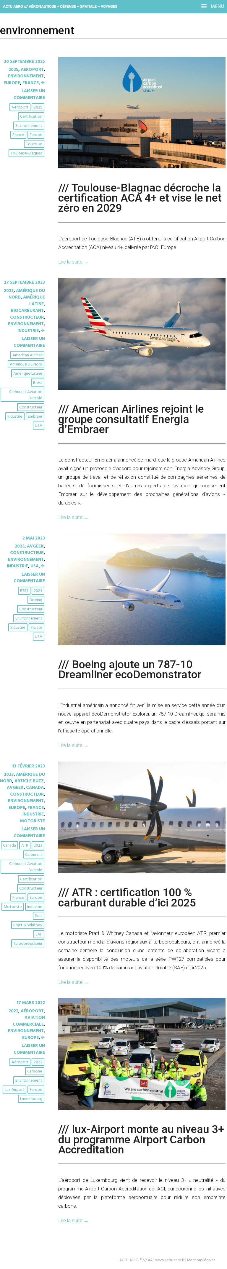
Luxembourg (31, 1099)
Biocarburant (27, 310)
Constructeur (27, 317)
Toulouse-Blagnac (26, 153)
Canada (35, 787)
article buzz (29, 781)
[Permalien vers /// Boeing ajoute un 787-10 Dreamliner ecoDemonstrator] (142, 644)
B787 (24, 591)
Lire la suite (73, 262)
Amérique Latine (34, 300)
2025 (13, 69)
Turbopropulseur (27, 943)
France (30, 83)
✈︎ (43, 83)
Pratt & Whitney (27, 925)
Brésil (37, 382)
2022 (13, 1011)
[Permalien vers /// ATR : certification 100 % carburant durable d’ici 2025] (142, 872)
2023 (9, 290)
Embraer (35, 416)
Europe (12, 83)
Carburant (33, 854)
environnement (26, 76)
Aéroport (32, 69)
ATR (24, 845)
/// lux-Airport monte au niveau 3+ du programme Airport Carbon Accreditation (141, 1139)
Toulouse (34, 144)
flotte (36, 627)
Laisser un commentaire (29, 94)
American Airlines (27, 355)
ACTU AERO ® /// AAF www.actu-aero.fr (151, 1260)
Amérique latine (27, 373)
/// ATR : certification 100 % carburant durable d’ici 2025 (127, 897)
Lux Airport (14, 1089)
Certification (31, 116)
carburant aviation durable (25, 395)
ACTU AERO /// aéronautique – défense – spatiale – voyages (60, 6)
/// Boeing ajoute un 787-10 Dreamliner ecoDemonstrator (129, 669)
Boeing (36, 600)
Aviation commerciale (29, 1021)
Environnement (28, 125)
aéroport (20, 107)
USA (38, 425)
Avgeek (35, 546)
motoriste (13, 907)
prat (38, 916)
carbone (34, 1071)
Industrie (28, 330)
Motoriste (32, 821)
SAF (38, 934)
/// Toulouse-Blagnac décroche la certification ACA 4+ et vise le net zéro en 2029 (140, 198)
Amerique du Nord (26, 364)
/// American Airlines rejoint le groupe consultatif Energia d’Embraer (131, 419)
